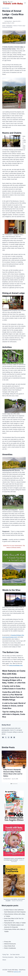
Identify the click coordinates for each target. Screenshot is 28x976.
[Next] (24, 766)
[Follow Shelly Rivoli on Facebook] (3, 737)
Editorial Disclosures (10, 943)
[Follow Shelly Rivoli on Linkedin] (11, 737)
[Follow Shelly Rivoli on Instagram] (8, 737)
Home (3, 25)
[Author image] (3, 21)
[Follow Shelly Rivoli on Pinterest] (14, 737)
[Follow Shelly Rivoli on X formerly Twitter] (6, 737)
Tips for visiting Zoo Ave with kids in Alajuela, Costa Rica (13, 714)
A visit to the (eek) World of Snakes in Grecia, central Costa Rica (13, 705)
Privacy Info (7, 941)
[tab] (12, 783)
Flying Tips (5, 954)
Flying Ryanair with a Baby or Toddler (15, 922)
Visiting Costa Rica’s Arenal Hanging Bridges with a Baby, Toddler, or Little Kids (13, 680)
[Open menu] (25, 3)
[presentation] (14, 759)
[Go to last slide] (4, 766)
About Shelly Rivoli (9, 946)
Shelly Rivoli (9, 21)
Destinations (5, 8)
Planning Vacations (7, 957)
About (4, 959)
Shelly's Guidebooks (10, 948)
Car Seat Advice (14, 954)
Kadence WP (17, 971)
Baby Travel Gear (20, 957)
